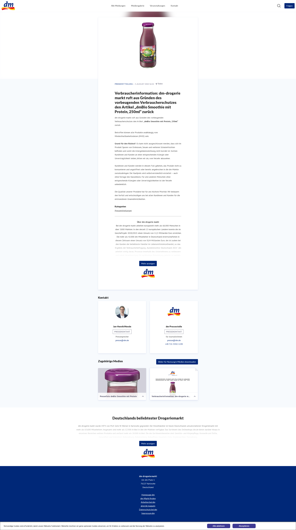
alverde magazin (148, 506)
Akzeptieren (244, 526)
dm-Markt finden (148, 498)
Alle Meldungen (118, 5)
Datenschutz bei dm (148, 509)
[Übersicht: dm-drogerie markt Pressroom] (8, 5)
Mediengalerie (137, 5)
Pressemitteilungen (123, 210)
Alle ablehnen (219, 526)
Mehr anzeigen (148, 263)
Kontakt (174, 5)
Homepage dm (148, 494)
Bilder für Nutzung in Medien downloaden (177, 362)
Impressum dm (148, 513)
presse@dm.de (122, 340)
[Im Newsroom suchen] (279, 6)
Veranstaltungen (157, 5)
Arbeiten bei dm (148, 502)
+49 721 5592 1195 (174, 344)
